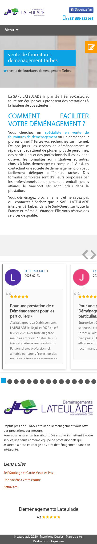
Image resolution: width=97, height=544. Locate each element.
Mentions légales (52, 537)
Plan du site (74, 537)
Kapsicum (57, 541)
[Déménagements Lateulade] (24, 12)
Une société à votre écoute (22, 480)
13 (87, 381)
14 (93, 381)
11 (74, 381)
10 (67, 381)
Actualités (10, 487)
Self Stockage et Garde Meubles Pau (28, 473)
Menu (9, 30)
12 (80, 381)
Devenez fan (83, 10)
